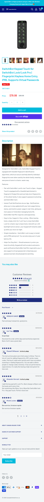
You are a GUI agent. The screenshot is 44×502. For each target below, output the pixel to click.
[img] (6, 313)
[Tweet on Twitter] (36, 131)
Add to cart (22, 110)
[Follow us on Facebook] (3, 477)
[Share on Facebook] (28, 131)
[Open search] (32, 9)
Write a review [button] (22, 300)
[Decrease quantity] (12, 102)
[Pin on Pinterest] (32, 131)
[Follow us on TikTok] (11, 477)
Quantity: (5, 102)
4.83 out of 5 (27, 278)
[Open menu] (3, 9)
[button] (7, 124)
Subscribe (8, 461)
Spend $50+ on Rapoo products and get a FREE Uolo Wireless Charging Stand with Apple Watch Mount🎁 (22, 3)
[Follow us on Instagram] (7, 477)
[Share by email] (40, 131)
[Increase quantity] (22, 102)
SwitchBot (6, 88)
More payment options (22, 122)
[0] (40, 9)
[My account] (36, 9)
